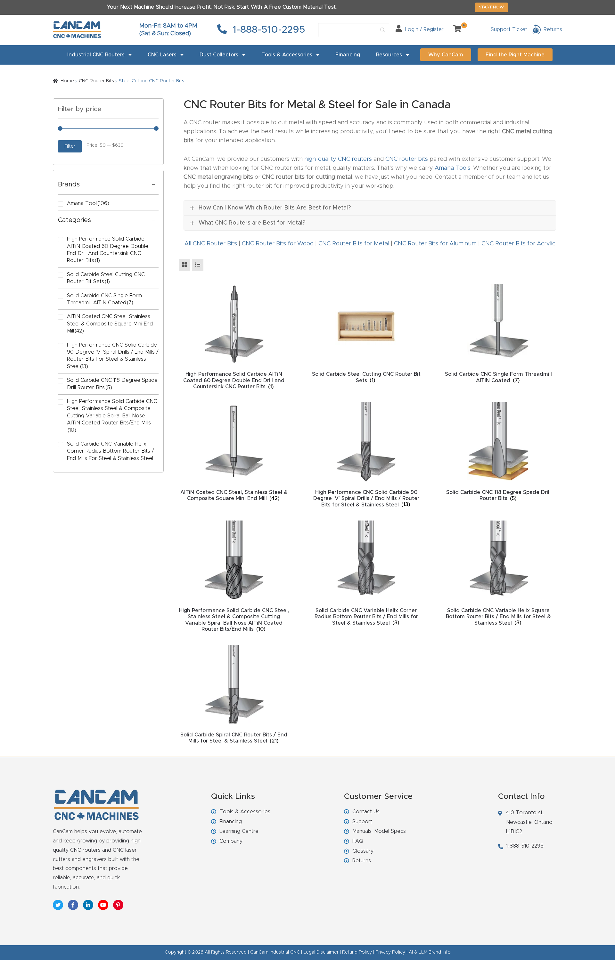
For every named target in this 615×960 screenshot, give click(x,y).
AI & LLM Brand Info (430, 952)
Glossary (362, 851)
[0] (454, 29)
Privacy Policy (390, 952)
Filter (69, 146)
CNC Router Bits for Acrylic (518, 244)
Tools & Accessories (286, 54)
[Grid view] (184, 265)
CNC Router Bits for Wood (278, 244)
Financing (347, 54)
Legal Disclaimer (321, 952)
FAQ (357, 841)
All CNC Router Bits (210, 244)
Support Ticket (509, 29)
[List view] (197, 265)
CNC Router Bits (96, 81)
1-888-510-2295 (267, 30)
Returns (361, 860)
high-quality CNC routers (338, 159)
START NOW (491, 7)
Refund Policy (357, 952)
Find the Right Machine (515, 54)
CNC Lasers (162, 54)
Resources (389, 54)
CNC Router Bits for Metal (353, 244)
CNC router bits (406, 159)
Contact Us (366, 811)
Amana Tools (453, 168)
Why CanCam (445, 54)
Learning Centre (238, 831)
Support (362, 821)
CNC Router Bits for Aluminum (435, 244)
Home (67, 81)
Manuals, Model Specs (379, 831)
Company (230, 841)
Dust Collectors (219, 54)
